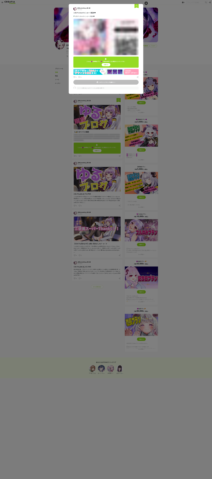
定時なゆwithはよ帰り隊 (83, 8)
